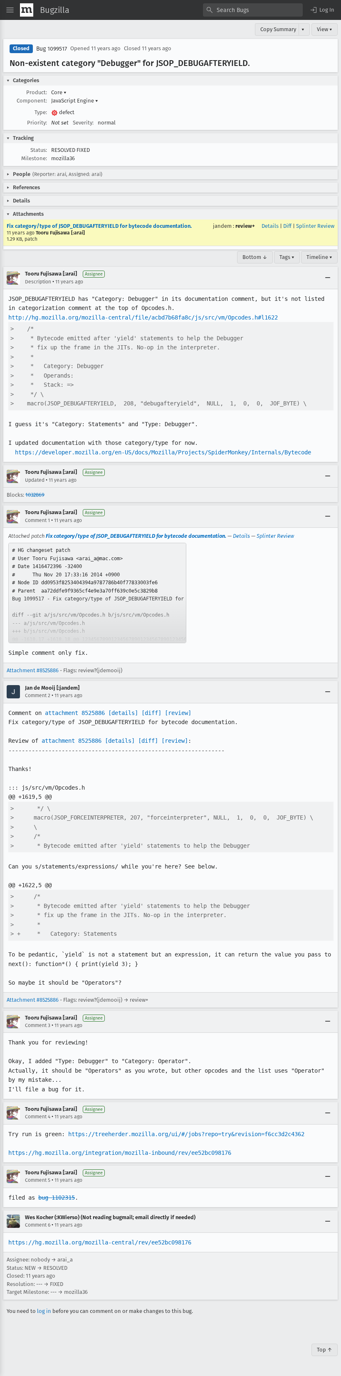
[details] (123, 713)
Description (38, 282)
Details (270, 226)
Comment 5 (37, 1180)
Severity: (83, 123)
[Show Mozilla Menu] (26, 10)
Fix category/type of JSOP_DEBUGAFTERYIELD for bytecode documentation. (99, 226)
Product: (36, 92)
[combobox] (253, 10)
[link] (97, 593)
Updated (34, 480)
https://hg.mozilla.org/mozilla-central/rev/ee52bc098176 (99, 1242)
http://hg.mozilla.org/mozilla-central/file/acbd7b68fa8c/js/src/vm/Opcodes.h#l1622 (143, 317)
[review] (178, 713)
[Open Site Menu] (10, 10)
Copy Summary (278, 29)
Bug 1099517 (51, 48)
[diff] (151, 713)
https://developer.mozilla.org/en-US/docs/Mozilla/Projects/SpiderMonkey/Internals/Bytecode (163, 452)
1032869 (34, 495)
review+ (245, 226)
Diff (287, 226)
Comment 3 (37, 1025)
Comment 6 (37, 1225)
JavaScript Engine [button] (74, 101)
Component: (32, 101)
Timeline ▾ (319, 257)
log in (44, 1311)
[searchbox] (253, 10)
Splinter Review (315, 226)
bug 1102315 (56, 1197)
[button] (322, 10)
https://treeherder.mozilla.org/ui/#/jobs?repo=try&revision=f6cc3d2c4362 (186, 1134)
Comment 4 (37, 1117)
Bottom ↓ (254, 257)
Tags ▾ (286, 257)
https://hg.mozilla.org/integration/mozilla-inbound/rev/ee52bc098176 (119, 1152)
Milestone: (34, 158)
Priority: (37, 123)
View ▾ (324, 29)
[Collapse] (327, 278)
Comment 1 (37, 520)
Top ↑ (324, 1350)
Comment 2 (37, 695)
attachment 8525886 (75, 713)
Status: (38, 150)
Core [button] (59, 92)
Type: (41, 112)
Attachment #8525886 (33, 670)
